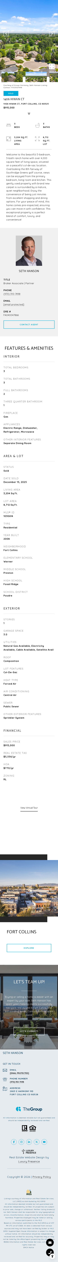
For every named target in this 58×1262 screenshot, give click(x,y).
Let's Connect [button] (29, 1031)
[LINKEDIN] (29, 1142)
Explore (29, 948)
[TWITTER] (36, 1142)
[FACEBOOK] (14, 1142)
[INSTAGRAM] (21, 1142)
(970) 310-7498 (12, 294)
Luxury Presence (29, 1161)
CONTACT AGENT (29, 324)
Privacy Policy (42, 1177)
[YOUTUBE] (44, 1142)
